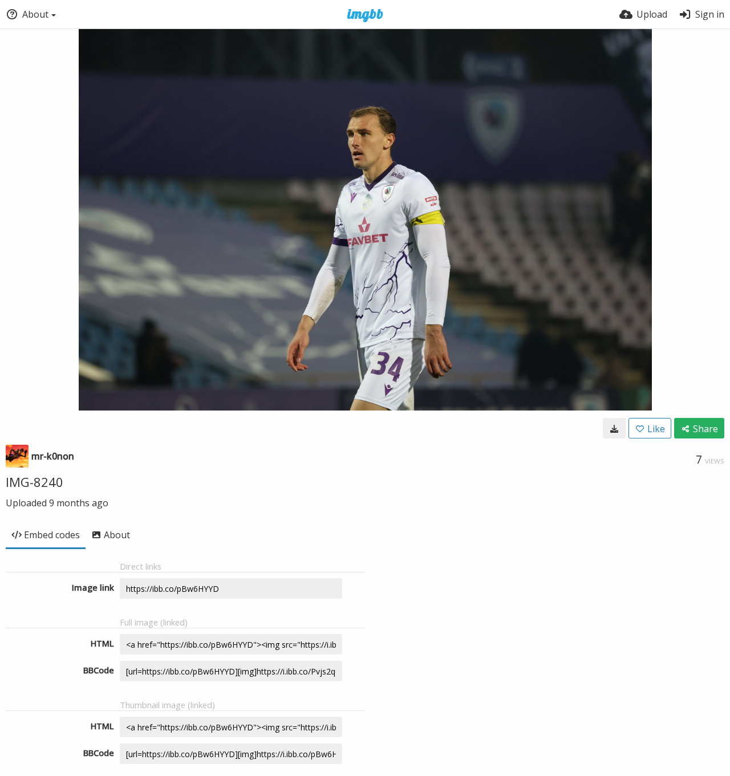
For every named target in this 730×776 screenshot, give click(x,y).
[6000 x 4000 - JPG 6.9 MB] (614, 428)
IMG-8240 (34, 481)
